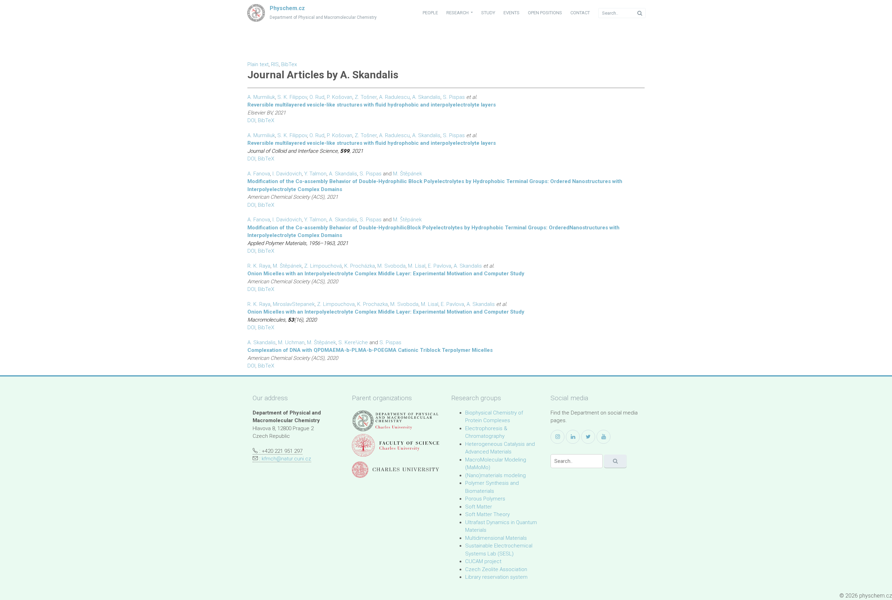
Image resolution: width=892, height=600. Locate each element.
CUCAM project (483, 561)
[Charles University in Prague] (395, 469)
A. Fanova (258, 174)
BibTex (289, 64)
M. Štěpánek (407, 174)
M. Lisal (429, 304)
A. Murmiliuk (261, 97)
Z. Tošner (366, 97)
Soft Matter (478, 507)
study (488, 12)
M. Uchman (291, 342)
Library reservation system (496, 577)
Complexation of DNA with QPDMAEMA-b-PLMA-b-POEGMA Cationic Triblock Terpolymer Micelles (370, 350)
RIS (275, 64)
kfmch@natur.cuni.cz (286, 459)
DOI (251, 120)
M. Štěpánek (407, 219)
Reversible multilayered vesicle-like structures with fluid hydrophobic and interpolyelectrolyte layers (371, 105)
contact (580, 12)
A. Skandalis (426, 97)
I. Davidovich (287, 174)
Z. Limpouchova (336, 304)
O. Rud (316, 97)
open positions (545, 12)
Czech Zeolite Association (496, 569)
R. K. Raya (258, 266)
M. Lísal (416, 266)
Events (511, 12)
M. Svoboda (391, 266)
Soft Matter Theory (487, 514)
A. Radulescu (394, 97)
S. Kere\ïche (353, 342)
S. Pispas (454, 97)
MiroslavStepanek (294, 304)
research (458, 12)
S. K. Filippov (292, 97)
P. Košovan (339, 97)
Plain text (258, 64)
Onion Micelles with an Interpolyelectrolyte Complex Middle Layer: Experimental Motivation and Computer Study (385, 273)
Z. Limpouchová (323, 266)
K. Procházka (359, 266)
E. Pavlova (439, 266)
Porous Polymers (485, 499)
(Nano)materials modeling (495, 475)
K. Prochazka (372, 304)
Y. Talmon (315, 174)
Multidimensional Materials (496, 538)
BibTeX (266, 120)
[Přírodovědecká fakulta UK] (395, 445)
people (430, 12)
